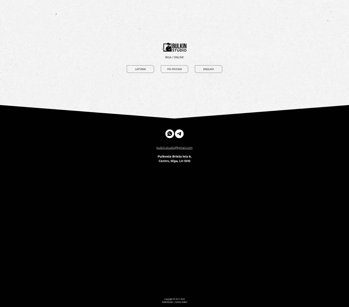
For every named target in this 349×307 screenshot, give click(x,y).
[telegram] (179, 133)
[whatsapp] (169, 133)
